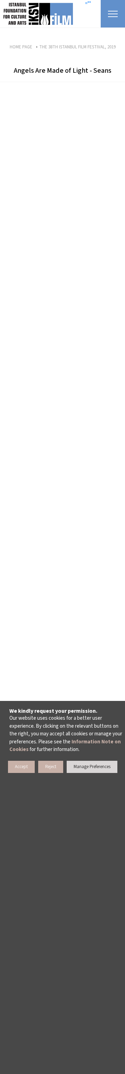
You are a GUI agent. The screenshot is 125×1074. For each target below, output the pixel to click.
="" (88, 3)
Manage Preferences (92, 767)
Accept (21, 767)
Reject (50, 767)
